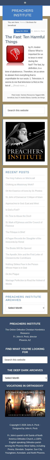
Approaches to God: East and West (22, 203)
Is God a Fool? (12, 210)
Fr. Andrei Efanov (25, 98)
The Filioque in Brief (15, 232)
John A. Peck (31, 428)
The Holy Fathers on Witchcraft (20, 178)
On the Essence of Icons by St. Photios (24, 191)
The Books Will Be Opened (18, 248)
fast (16, 98)
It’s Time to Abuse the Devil (18, 216)
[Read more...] (20, 85)
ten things (41, 98)
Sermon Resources (28, 95)
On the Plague (12, 274)
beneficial (10, 98)
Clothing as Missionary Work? (20, 184)
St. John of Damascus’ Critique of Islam (24, 197)
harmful (34, 98)
